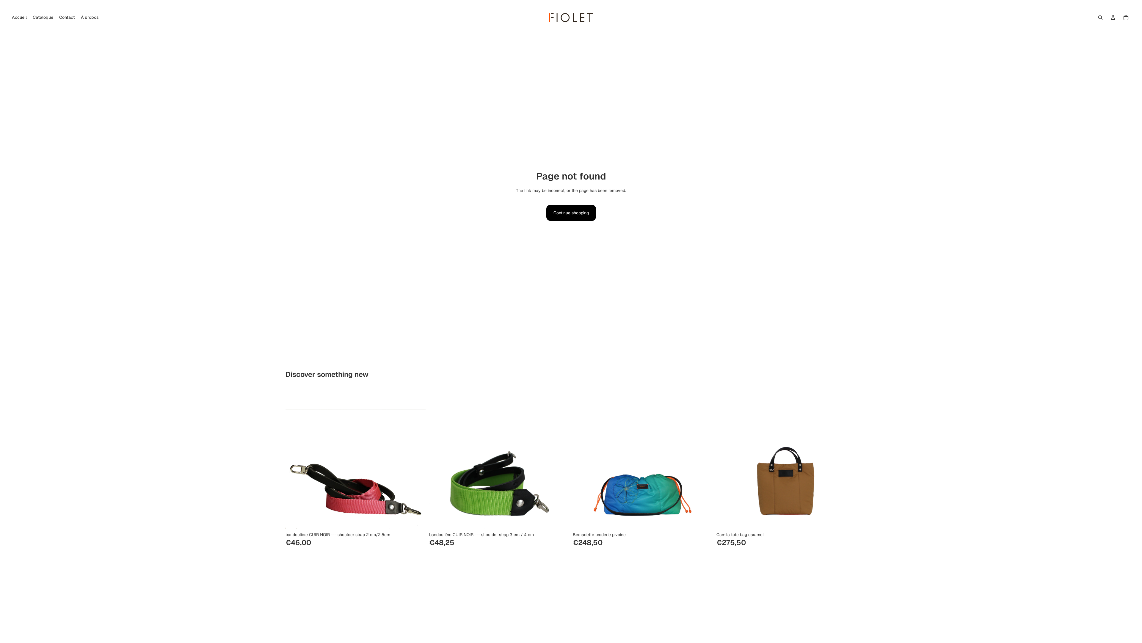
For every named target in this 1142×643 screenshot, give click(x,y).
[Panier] (1125, 17)
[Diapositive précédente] (438, 459)
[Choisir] (416, 519)
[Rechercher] (1100, 17)
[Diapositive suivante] (560, 459)
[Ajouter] (703, 519)
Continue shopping (571, 213)
